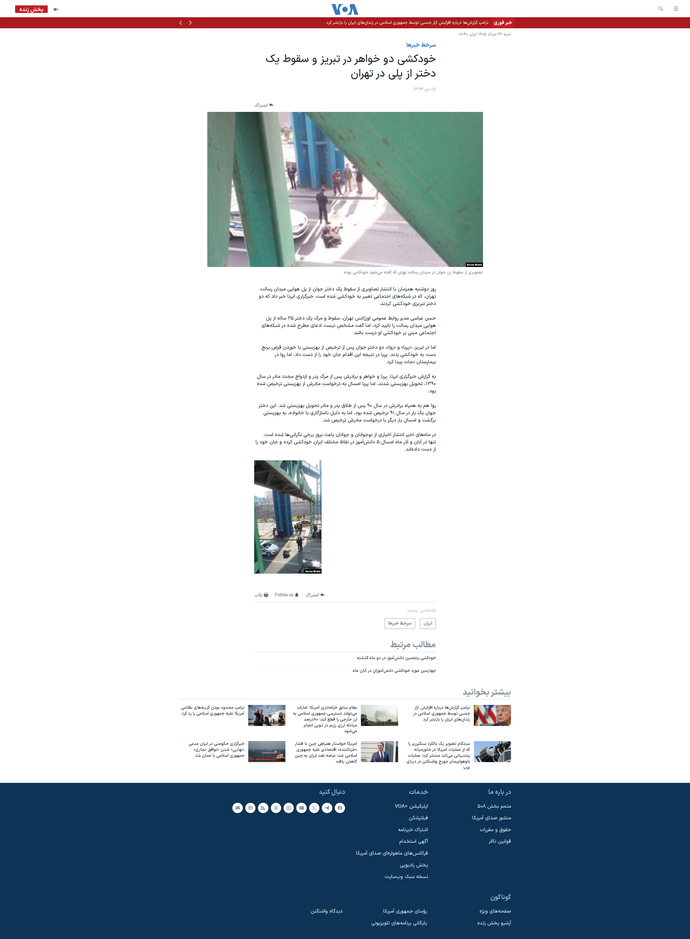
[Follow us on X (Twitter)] (314, 808)
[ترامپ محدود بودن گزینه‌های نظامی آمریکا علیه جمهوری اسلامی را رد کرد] (266, 715)
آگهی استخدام (413, 841)
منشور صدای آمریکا (491, 818)
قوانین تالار (500, 841)
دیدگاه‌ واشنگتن (327, 911)
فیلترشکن (418, 818)
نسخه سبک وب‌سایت (406, 877)
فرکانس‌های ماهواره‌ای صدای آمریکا (392, 853)
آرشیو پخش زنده (494, 923)
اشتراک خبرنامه (413, 830)
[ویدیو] (56, 9)
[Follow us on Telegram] (327, 808)
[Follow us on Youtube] (301, 808)
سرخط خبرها (421, 45)
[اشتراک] (237, 808)
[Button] (263, 105)
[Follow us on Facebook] (340, 808)
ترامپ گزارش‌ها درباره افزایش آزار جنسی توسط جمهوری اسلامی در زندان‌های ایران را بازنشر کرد (407, 22)
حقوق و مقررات (495, 830)
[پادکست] (250, 808)
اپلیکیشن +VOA (411, 806)
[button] (190, 23)
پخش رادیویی (414, 865)
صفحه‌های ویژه (495, 911)
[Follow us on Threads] (276, 808)
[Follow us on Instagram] (289, 808)
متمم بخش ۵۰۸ (494, 806)
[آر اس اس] (263, 808)
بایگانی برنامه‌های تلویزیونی (399, 923)
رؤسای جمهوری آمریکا (405, 911)
